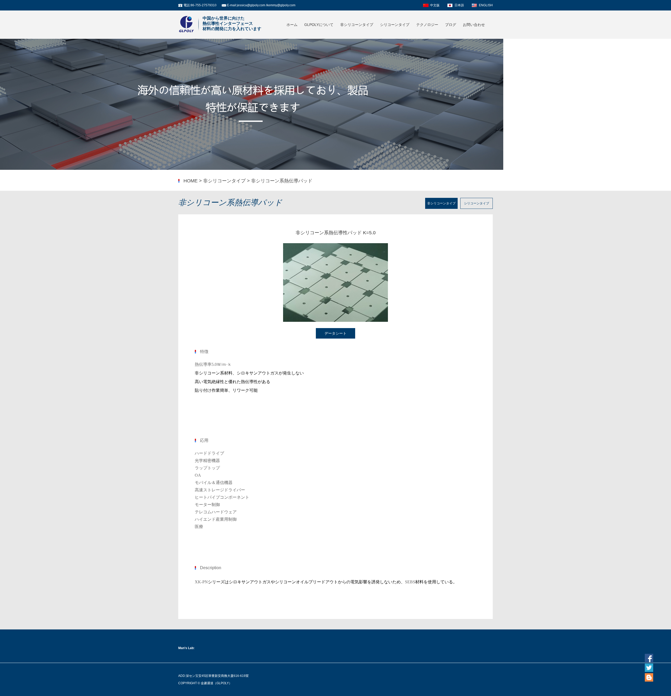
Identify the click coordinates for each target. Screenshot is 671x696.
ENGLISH (486, 5)
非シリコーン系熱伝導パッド (281, 180)
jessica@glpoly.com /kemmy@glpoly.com (266, 5)
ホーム (291, 25)
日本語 (459, 5)
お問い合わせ (474, 25)
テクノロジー (427, 25)
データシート (335, 333)
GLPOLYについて (318, 25)
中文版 (435, 5)
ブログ (450, 25)
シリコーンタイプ (394, 25)
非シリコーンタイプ (356, 25)
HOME (190, 180)
